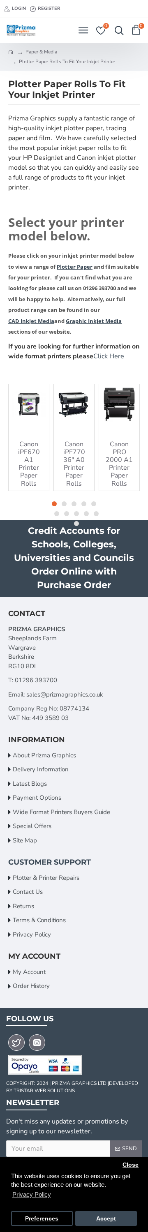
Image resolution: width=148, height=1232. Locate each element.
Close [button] (131, 1165)
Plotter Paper (74, 267)
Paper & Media (41, 51)
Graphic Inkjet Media (94, 321)
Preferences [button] (41, 1219)
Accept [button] (106, 1219)
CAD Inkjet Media (31, 321)
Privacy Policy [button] (31, 1194)
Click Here (108, 356)
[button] (54, 503)
